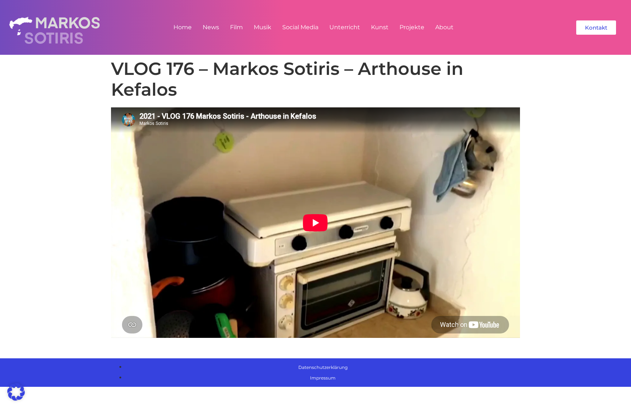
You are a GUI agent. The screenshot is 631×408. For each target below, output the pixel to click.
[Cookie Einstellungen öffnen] (16, 398)
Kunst (380, 27)
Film (236, 27)
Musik (262, 27)
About (444, 27)
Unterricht (344, 27)
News (211, 27)
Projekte (411, 27)
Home (182, 27)
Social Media (300, 27)
